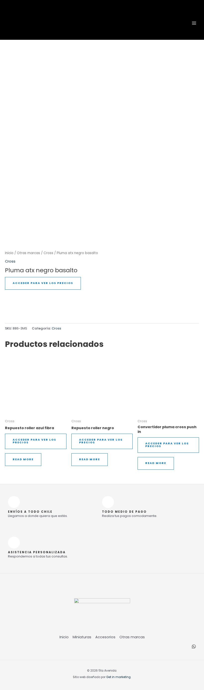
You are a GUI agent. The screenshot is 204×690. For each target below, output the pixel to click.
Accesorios (105, 637)
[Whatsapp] (194, 646)
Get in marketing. (118, 677)
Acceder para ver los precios (43, 283)
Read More (23, 459)
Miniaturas (82, 637)
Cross (48, 253)
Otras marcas (28, 253)
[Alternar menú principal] (194, 23)
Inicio (9, 253)
